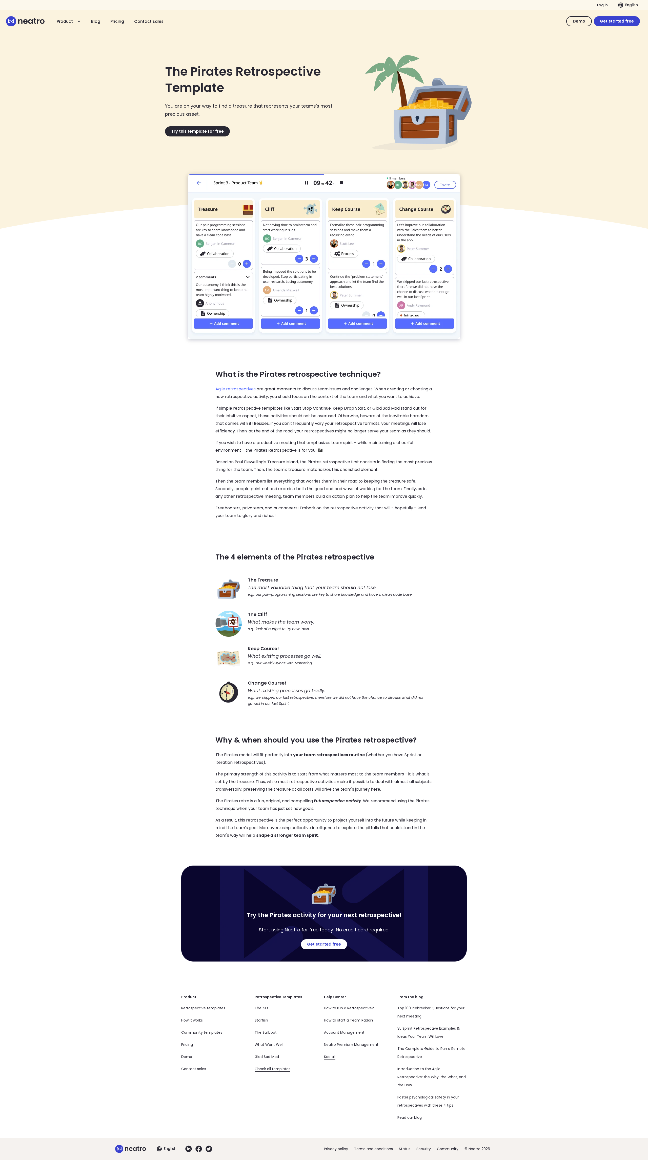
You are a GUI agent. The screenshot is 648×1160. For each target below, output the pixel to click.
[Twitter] (209, 1149)
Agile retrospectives (235, 389)
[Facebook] (199, 1149)
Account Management (344, 1032)
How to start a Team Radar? (349, 1020)
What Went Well (269, 1044)
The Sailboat (266, 1032)
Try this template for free (197, 131)
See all (329, 1056)
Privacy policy (336, 1148)
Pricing (117, 21)
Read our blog (409, 1117)
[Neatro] (25, 21)
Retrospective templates (203, 1008)
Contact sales (149, 21)
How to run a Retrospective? (349, 1008)
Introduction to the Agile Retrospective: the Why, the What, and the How (431, 1077)
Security (423, 1148)
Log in (602, 5)
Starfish (261, 1020)
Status (404, 1148)
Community (447, 1148)
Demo (579, 21)
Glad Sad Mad (267, 1056)
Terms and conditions (373, 1148)
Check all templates (272, 1068)
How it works (192, 1020)
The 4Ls (261, 1008)
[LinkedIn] (189, 1149)
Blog (95, 21)
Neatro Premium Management (351, 1044)
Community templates (201, 1032)
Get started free (617, 21)
